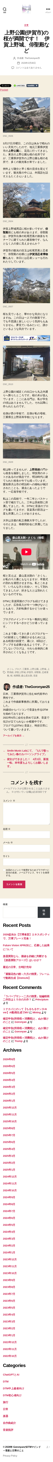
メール (8, 842)
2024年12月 (10, 1176)
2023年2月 (9, 1328)
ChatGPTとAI (11, 1374)
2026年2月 (9, 1093)
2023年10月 (10, 1273)
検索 (5, 904)
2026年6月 (9, 1066)
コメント (9, 800)
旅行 (5, 1402)
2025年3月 (9, 1155)
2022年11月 (10, 1349)
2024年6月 (9, 1218)
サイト (6, 856)
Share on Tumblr (32, 85)
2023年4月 (9, 1314)
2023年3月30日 (28, 63)
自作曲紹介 (9, 1422)
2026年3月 (9, 1086)
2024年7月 (9, 1211)
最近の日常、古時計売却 (17, 967)
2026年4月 (9, 1080)
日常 (26, 25)
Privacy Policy (10, 1456)
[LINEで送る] (19, 85)
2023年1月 (9, 1335)
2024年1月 (9, 1252)
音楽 (35, 675)
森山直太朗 (26, 675)
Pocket (4, 89)
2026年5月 (9, 1073)
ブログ (18, 669)
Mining (37, 1012)
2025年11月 (10, 1114)
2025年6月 (9, 1142)
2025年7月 (9, 1135)
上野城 (43, 669)
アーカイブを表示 (13, 735)
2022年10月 (10, 1356)
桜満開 (17, 675)
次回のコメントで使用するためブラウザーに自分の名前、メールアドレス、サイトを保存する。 (27, 873)
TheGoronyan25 (32, 58)
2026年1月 (9, 1100)
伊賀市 (30, 672)
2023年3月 (9, 1321)
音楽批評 (8, 1429)
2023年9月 (9, 1280)
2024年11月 (10, 1183)
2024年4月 (9, 1231)
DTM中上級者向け (13, 1388)
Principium (41, 999)
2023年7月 (9, 1293)
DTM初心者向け (12, 1395)
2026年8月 (9, 1059)
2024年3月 (9, 1238)
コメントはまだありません (29, 67)
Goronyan (20, 1022)
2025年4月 (9, 1149)
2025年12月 (10, 1107)
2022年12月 (10, 1342)
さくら (10, 669)
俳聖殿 (37, 672)
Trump (18, 1041)
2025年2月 (9, 1162)
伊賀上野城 (20, 672)
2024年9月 (9, 1197)
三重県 (25, 669)
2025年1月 (9, 1169)
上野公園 (34, 669)
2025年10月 (10, 1121)
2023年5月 (9, 1307)
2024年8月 (9, 1204)
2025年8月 (9, 1128)
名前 (6, 829)
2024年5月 (9, 1224)
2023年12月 (10, 1259)
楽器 (5, 1416)
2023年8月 (9, 1287)
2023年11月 (10, 1266)
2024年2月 (9, 1245)
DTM (6, 1381)
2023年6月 (9, 1300)
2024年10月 (10, 1190)
